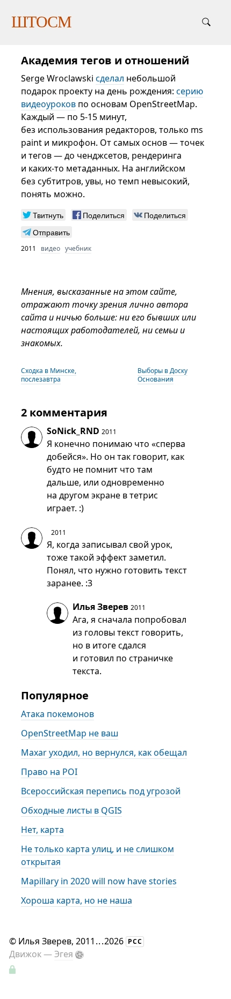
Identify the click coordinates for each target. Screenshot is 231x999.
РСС (135, 941)
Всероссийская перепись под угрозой (101, 791)
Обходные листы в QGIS (71, 810)
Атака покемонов (57, 714)
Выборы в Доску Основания (162, 375)
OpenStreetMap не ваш (69, 733)
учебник (78, 248)
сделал (110, 78)
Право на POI (49, 772)
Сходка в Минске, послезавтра (48, 375)
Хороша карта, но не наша (76, 900)
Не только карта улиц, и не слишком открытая (97, 855)
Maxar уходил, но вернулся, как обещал (104, 752)
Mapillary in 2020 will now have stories (99, 881)
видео (50, 248)
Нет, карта (42, 830)
